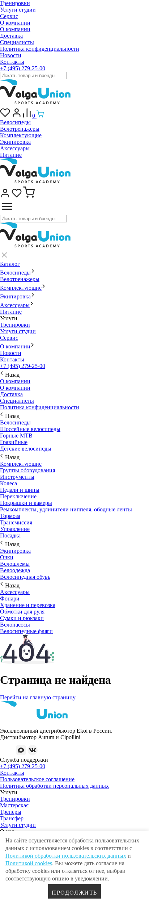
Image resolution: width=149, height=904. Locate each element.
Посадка (10, 535)
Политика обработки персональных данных (54, 786)
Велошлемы (15, 564)
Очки (6, 557)
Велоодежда (15, 570)
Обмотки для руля (22, 611)
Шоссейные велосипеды (30, 429)
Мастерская (14, 805)
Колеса (8, 483)
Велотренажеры (19, 129)
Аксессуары (15, 148)
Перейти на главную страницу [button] (38, 697)
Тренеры (10, 812)
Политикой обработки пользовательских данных (65, 856)
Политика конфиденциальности (39, 49)
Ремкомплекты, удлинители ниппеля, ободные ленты (66, 509)
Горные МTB (16, 435)
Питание (11, 155)
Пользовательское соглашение (37, 779)
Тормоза (10, 516)
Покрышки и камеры (26, 503)
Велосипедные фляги (26, 631)
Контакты (12, 62)
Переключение (18, 496)
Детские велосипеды (25, 448)
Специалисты (17, 42)
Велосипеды (15, 122)
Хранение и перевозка (27, 605)
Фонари (10, 598)
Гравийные (13, 442)
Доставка (11, 36)
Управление (15, 529)
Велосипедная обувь (25, 577)
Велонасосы (15, 625)
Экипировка (15, 142)
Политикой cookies (28, 863)
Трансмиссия (16, 522)
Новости (10, 55)
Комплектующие (21, 135)
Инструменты (17, 477)
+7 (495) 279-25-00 (22, 68)
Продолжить (74, 893)
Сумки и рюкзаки (22, 618)
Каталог (10, 264)
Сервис (9, 16)
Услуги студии (18, 10)
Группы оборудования (27, 470)
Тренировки (15, 3)
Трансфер (12, 818)
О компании (15, 23)
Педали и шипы (19, 490)
